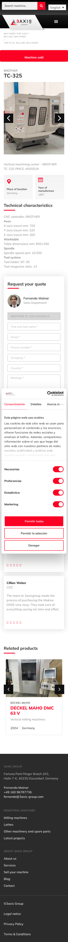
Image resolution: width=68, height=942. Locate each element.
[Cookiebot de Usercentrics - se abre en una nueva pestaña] (48, 393)
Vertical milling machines (21, 42)
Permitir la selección (34, 533)
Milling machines (15, 36)
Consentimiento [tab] (14, 404)
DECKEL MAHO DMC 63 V (32, 710)
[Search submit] (41, 6)
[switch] (58, 481)
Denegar (34, 545)
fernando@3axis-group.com (23, 797)
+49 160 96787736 (18, 792)
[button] (56, 21)
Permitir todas (34, 521)
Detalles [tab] (36, 404)
